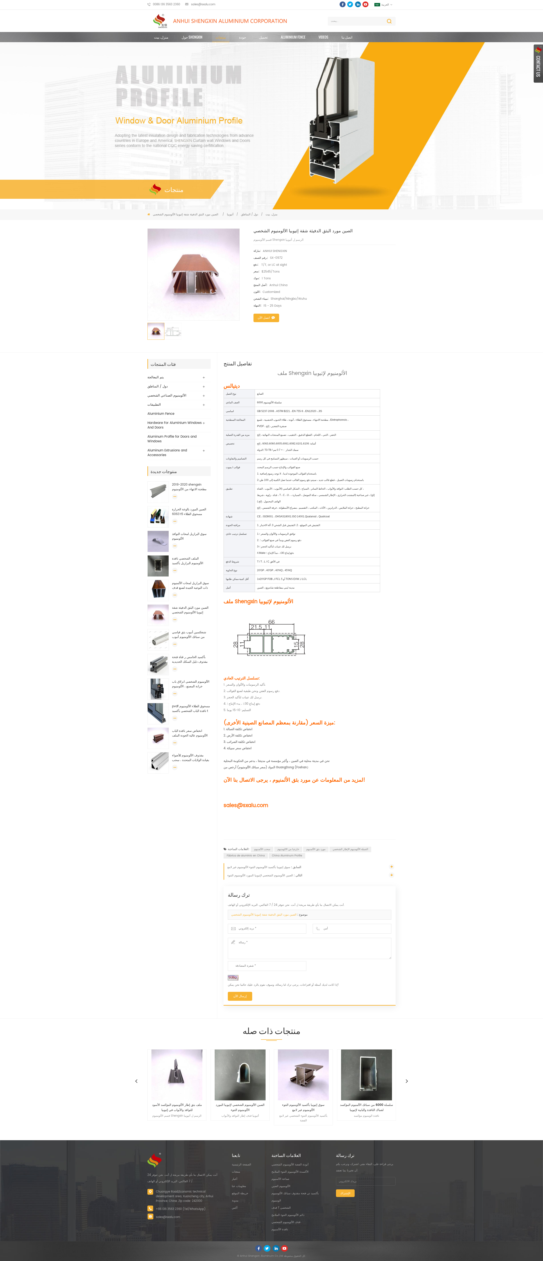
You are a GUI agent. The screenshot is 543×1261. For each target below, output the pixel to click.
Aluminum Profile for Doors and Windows (172, 439)
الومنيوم (276, 1200)
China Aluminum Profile (287, 856)
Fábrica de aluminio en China (246, 856)
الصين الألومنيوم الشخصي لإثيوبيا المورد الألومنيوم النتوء (260, 875)
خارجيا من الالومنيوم (288, 849)
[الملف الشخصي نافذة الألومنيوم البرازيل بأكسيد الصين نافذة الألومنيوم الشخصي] (158, 566)
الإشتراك (345, 1193)
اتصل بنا (346, 37)
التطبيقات (154, 404)
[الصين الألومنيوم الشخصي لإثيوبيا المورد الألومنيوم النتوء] (177, 1074)
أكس (235, 1208)
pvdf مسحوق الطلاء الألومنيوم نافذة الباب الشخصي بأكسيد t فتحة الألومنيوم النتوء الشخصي (191, 708)
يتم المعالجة (155, 377)
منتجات (221, 37)
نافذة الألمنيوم (280, 1229)
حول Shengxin (192, 37)
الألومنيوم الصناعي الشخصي (166, 395)
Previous (136, 1080)
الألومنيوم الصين (281, 1186)
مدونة (235, 1200)
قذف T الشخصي (281, 1208)
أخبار (234, 1179)
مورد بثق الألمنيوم (315, 849)
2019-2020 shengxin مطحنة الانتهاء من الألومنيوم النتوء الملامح (189, 487)
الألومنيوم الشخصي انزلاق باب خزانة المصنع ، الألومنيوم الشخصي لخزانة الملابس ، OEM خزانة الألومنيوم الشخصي (190, 684)
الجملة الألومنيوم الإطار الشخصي (350, 849)
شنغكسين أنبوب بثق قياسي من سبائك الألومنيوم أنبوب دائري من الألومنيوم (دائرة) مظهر (189, 634)
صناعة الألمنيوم (280, 1179)
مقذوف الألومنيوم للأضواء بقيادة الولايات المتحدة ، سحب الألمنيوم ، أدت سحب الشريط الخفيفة (190, 758)
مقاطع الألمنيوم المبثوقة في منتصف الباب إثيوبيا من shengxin (366, 1107)
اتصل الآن (264, 317)
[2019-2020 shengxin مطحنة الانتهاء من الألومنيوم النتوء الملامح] (158, 492)
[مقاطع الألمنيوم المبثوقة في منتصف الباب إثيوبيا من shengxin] (366, 1074)
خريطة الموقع (240, 1193)
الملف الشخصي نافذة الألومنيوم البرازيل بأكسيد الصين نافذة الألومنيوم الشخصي (187, 561)
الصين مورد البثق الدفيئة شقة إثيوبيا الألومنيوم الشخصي (190, 610)
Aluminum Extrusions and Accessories (167, 453)
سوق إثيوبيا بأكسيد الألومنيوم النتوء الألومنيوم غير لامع (258, 867)
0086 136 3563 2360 (166, 4)
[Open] (538, 64)
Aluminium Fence (293, 37)
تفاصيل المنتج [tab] (238, 363)
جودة (242, 37)
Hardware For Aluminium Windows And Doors (174, 425)
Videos (323, 37)
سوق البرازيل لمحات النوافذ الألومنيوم (189, 536)
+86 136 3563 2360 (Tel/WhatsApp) (181, 1209)
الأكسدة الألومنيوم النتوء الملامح (290, 1172)
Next (406, 1080)
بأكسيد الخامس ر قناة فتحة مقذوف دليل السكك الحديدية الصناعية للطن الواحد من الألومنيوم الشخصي (190, 659)
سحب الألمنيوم (262, 849)
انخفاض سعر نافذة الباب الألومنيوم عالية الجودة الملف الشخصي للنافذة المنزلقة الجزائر (190, 733)
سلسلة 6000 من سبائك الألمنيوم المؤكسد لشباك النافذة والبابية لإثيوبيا (303, 1107)
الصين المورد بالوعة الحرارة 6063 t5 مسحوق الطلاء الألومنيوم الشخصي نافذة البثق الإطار (191, 511)
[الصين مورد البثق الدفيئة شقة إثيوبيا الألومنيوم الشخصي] (158, 615)
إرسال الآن (240, 996)
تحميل (263, 37)
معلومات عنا (239, 1186)
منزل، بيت (161, 37)
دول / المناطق (249, 214)
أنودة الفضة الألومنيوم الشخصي (290, 1164)
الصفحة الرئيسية (241, 1164)
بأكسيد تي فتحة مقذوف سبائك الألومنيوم (295, 1193)
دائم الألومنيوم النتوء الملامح (288, 1215)
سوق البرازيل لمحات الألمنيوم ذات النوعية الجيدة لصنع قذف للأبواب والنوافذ (190, 585)
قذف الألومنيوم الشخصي (286, 1222)
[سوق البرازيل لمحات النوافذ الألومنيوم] (158, 541)
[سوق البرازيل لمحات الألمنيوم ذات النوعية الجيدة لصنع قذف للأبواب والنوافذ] (158, 590)
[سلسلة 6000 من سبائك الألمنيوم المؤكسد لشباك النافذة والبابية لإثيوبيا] (303, 1074)
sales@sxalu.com (203, 4)
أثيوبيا (230, 214)
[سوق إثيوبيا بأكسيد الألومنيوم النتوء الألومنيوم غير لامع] (240, 1074)
